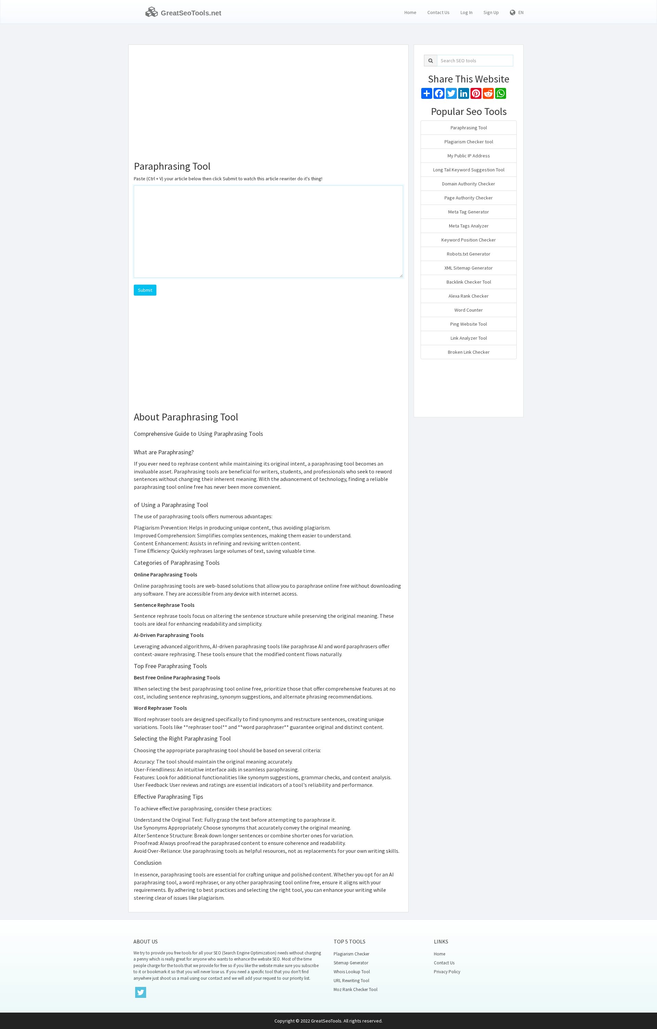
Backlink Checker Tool (469, 282)
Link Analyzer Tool (469, 338)
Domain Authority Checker (468, 184)
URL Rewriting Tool (351, 981)
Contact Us (438, 12)
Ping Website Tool (468, 324)
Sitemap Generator (351, 963)
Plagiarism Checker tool (469, 142)
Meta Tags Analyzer (469, 226)
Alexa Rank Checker (469, 296)
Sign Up (491, 12)
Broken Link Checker (469, 352)
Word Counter (468, 310)
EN (519, 12)
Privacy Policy (447, 972)
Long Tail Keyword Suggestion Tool (468, 170)
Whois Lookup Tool (352, 972)
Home (410, 12)
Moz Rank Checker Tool (355, 989)
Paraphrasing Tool (469, 128)
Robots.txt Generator (468, 254)
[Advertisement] (268, 99)
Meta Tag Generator (468, 212)
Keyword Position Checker (468, 240)
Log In (467, 12)
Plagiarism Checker (351, 954)
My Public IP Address (469, 156)
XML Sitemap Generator (469, 268)
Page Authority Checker (469, 198)
